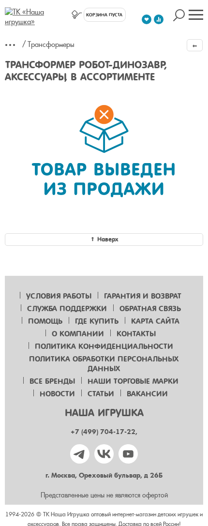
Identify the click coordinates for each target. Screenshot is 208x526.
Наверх (107, 239)
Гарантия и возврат (142, 296)
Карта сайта (155, 321)
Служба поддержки (67, 308)
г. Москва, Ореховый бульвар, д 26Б (104, 475)
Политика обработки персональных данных (103, 364)
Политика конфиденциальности (104, 346)
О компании (78, 334)
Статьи (101, 394)
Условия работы (58, 296)
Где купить (97, 321)
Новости (57, 394)
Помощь (45, 321)
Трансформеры (51, 44)
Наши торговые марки (133, 381)
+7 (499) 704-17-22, (104, 432)
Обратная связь (150, 308)
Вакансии (147, 394)
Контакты (136, 334)
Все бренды (52, 381)
